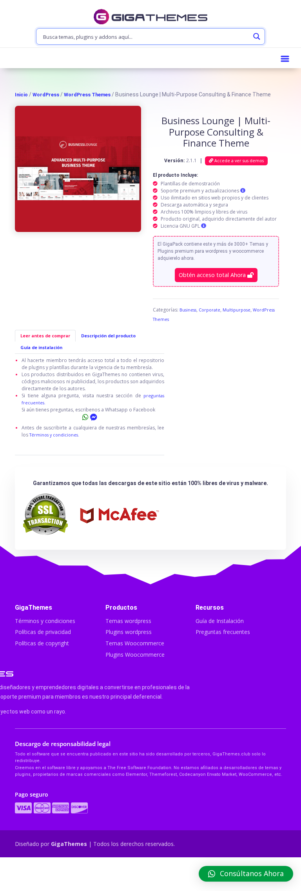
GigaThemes (69, 844)
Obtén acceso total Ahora (213, 275)
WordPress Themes (87, 95)
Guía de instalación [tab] (41, 347)
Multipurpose (236, 310)
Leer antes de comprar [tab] (45, 336)
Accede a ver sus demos (238, 160)
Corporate (209, 310)
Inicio (21, 95)
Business (188, 310)
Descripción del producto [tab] (108, 336)
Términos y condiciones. (54, 435)
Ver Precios (150, 875)
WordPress (46, 95)
